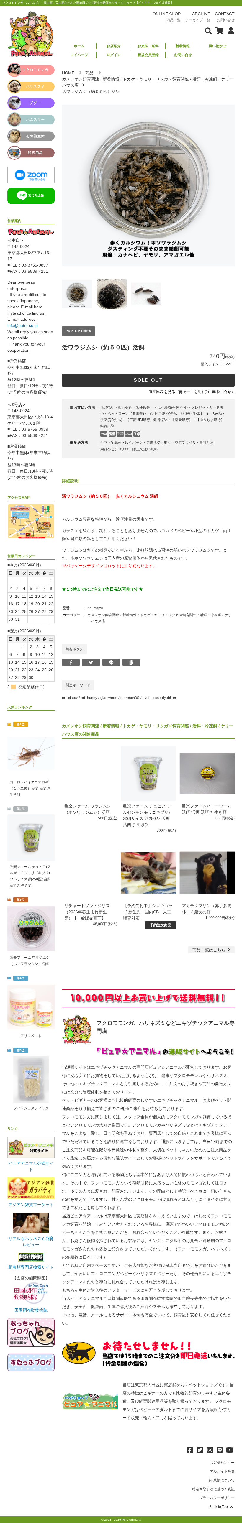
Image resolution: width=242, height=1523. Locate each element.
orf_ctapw (70, 698)
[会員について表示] (229, 30)
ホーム (79, 46)
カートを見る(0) (196, 392)
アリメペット (31, 1036)
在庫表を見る (163, 391)
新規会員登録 (148, 55)
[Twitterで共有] (91, 662)
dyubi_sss (151, 698)
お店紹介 (114, 46)
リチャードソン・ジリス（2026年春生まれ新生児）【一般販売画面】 (87, 911)
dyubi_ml (169, 698)
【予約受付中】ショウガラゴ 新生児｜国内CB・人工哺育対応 (148, 911)
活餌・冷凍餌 (204, 79)
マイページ (79, 55)
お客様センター (222, 1462)
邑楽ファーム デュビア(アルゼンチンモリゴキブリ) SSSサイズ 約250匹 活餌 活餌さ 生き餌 (30, 876)
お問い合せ (183, 55)
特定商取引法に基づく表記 (213, 1489)
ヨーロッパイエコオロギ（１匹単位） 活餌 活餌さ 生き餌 (30, 788)
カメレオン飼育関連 (80, 79)
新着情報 (183, 46)
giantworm (108, 698)
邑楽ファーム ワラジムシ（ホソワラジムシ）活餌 (30, 960)
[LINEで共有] (111, 662)
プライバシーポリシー (217, 1498)
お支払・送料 (148, 46)
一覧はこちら (209, 950)
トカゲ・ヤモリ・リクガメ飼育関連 (156, 79)
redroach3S (129, 698)
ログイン (114, 55)
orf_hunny (89, 698)
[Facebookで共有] (71, 662)
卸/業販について (222, 1480)
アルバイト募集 (222, 1471)
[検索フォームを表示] (208, 30)
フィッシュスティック (31, 1108)
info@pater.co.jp (22, 325)
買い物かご (217, 46)
